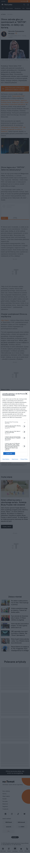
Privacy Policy (24, 459)
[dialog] (15, 426)
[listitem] (15, 422)
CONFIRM (9, 453)
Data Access (15, 459)
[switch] (24, 426)
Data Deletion (5, 459)
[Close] (26, 393)
